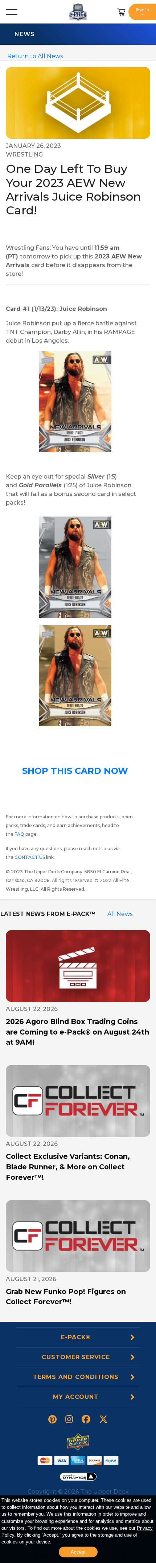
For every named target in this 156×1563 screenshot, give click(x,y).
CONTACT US (30, 857)
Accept (78, 1552)
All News (119, 914)
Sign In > (142, 11)
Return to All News (35, 56)
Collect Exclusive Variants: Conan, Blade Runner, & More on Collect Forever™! (68, 1167)
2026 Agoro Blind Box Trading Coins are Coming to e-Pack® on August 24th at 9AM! (77, 1032)
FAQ (19, 834)
